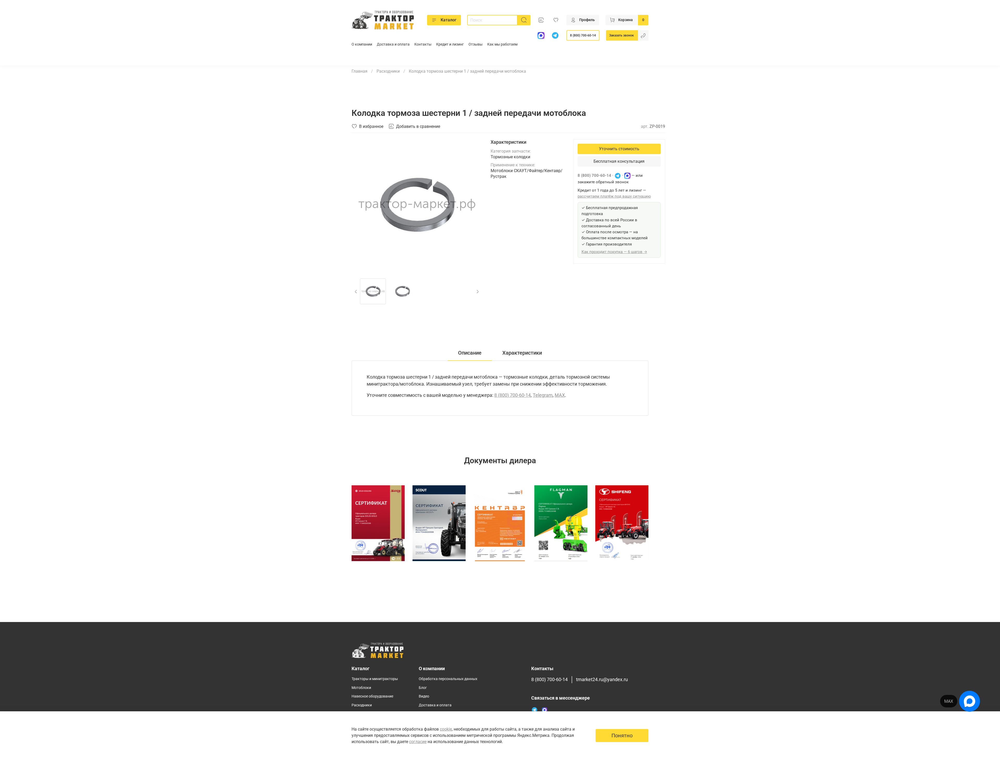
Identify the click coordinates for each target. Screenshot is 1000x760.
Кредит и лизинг (450, 44)
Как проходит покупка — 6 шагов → (614, 251)
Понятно (622, 735)
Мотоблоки (361, 688)
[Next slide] (474, 204)
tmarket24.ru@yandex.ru (602, 679)
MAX (560, 395)
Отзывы (475, 44)
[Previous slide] (360, 204)
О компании (362, 44)
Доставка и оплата (393, 44)
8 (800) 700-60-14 (583, 35)
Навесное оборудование (372, 696)
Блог (423, 688)
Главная (359, 71)
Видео (424, 696)
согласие (418, 741)
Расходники (388, 71)
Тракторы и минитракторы (375, 679)
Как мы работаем (502, 44)
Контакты (423, 44)
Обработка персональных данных (448, 679)
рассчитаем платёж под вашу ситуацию (614, 196)
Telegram (543, 395)
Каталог (449, 19)
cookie (446, 729)
